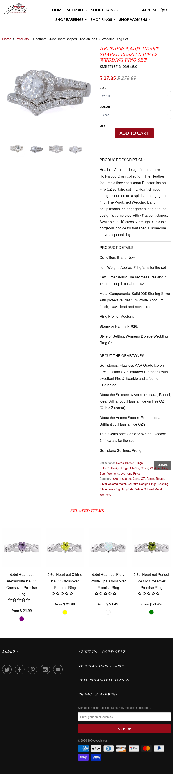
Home (58, 10)
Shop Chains (104, 10)
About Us (87, 652)
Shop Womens (133, 19)
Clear (136, 478)
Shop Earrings (70, 19)
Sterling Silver (139, 468)
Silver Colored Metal (113, 484)
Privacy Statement (98, 694)
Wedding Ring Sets (121, 489)
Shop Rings (102, 19)
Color (105, 106)
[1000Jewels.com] (16, 8)
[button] (19, 599)
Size (103, 88)
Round (160, 478)
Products (22, 38)
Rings (139, 463)
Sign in (143, 10)
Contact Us (113, 652)
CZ (143, 478)
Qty (103, 125)
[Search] (155, 10)
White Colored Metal (148, 489)
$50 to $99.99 (125, 463)
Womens (113, 473)
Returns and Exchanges (103, 680)
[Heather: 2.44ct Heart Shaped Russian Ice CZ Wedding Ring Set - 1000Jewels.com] (48, 92)
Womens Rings (131, 473)
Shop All (76, 10)
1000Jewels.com (98, 740)
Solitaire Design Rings (114, 468)
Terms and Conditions (100, 666)
